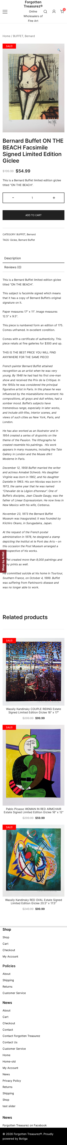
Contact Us (10, 1042)
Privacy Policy (12, 1080)
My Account (10, 956)
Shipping (8, 980)
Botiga (23, 1138)
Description (12, 258)
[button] (59, 50)
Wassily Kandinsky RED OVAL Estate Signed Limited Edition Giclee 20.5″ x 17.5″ (33, 901)
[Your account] (54, 11)
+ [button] (53, 197)
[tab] (33, 258)
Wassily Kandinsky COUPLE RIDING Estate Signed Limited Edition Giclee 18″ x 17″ (33, 710)
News (6, 1074)
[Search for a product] (45, 11)
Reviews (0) (12, 267)
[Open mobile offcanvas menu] (5, 11)
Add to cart (33, 215)
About (6, 973)
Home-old (9, 1061)
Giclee (13, 239)
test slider (9, 1106)
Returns (7, 986)
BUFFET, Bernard (24, 36)
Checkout (9, 950)
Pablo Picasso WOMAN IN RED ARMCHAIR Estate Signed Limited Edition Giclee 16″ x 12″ (33, 810)
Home (6, 36)
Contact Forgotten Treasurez (21, 1036)
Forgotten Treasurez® (33, 4)
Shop (6, 937)
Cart (5, 943)
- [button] (13, 197)
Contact (8, 1029)
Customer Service (14, 993)
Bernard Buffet (26, 239)
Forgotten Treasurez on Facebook (25, 1125)
